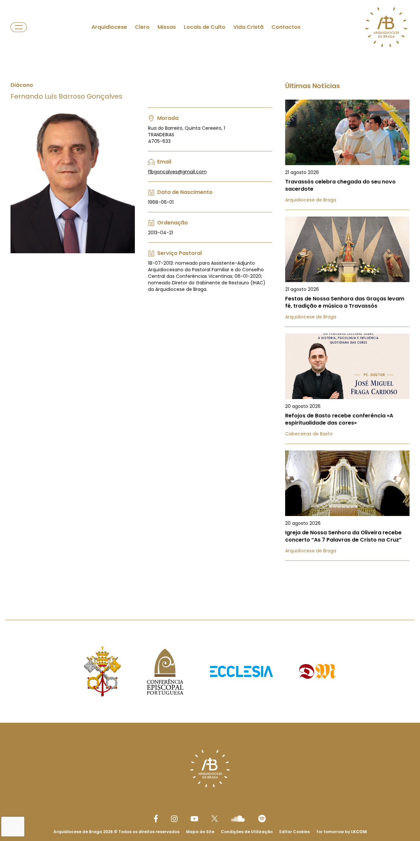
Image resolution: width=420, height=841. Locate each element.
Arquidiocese (109, 27)
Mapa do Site (200, 831)
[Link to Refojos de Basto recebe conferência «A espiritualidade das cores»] (347, 389)
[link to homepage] (386, 27)
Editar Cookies (294, 831)
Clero (142, 27)
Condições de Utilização (247, 831)
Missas (167, 27)
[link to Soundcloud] (238, 818)
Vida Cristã (248, 27)
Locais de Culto (204, 27)
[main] (210, 297)
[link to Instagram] (174, 818)
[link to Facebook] (156, 818)
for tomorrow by (341, 831)
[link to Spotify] (262, 818)
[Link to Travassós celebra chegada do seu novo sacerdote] (347, 155)
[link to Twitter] (214, 818)
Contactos (286, 27)
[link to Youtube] (194, 818)
